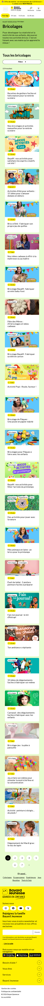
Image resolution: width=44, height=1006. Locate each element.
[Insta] (6, 908)
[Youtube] (21, 908)
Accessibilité (6, 997)
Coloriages (7, 877)
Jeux (39, 877)
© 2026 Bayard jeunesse (10, 994)
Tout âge (5, 16)
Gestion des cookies (8, 988)
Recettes (16, 880)
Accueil (5, 21)
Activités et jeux (12, 21)
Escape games (19, 877)
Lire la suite (8, 944)
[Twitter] (28, 908)
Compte (38, 10)
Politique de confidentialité (11, 991)
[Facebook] (13, 908)
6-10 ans (22, 16)
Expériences (31, 877)
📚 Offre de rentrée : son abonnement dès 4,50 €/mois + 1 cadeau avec (22, 3)
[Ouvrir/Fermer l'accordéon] (39, 963)
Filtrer (20, 62)
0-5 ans (13, 16)
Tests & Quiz (26, 880)
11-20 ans (30, 16)
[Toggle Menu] (5, 9)
